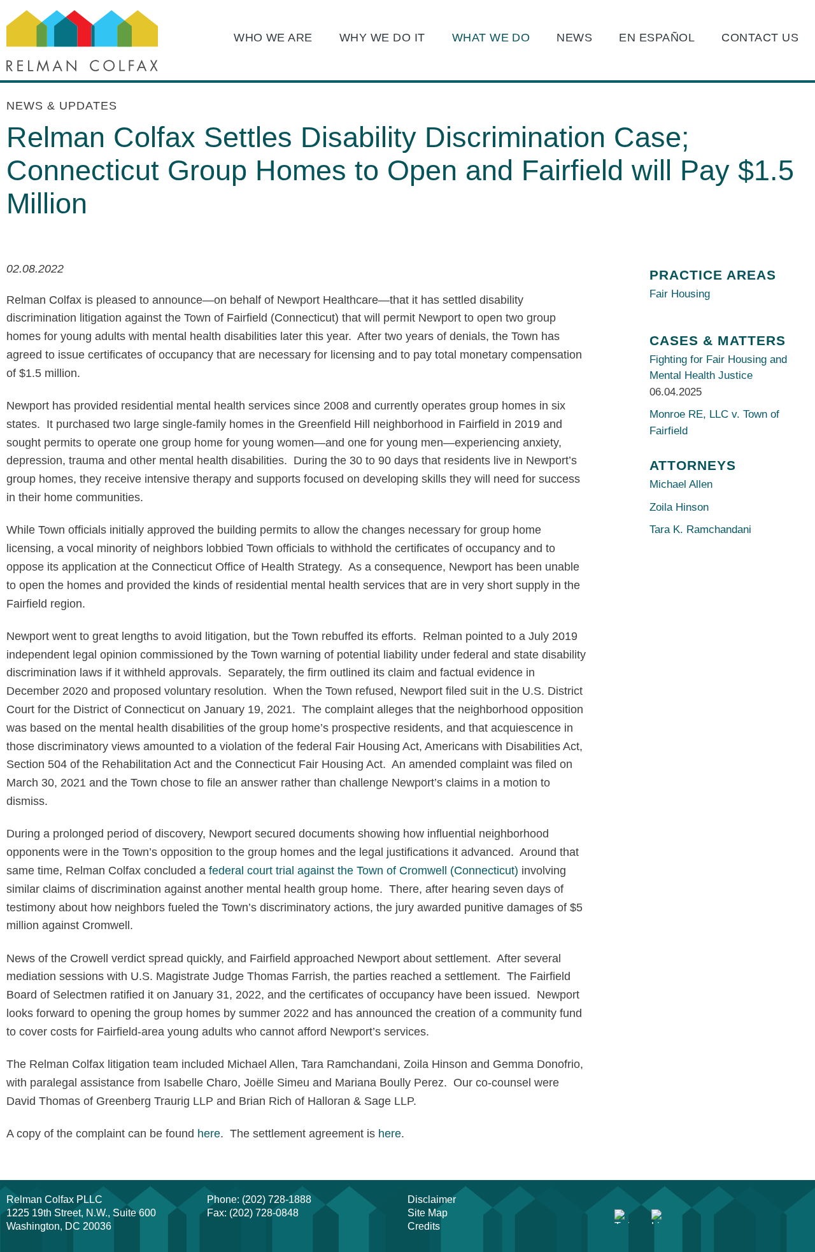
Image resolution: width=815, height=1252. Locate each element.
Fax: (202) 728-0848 (253, 1212)
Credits (424, 1226)
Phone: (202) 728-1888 (259, 1199)
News (574, 37)
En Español (657, 37)
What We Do (491, 37)
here (208, 1133)
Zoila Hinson (679, 507)
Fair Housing (679, 294)
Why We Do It (382, 37)
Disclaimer (432, 1199)
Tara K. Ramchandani (700, 529)
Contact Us (759, 37)
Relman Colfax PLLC (54, 1199)
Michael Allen (680, 484)
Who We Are (273, 37)
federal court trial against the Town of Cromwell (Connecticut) (363, 870)
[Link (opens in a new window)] (622, 1217)
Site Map (428, 1212)
